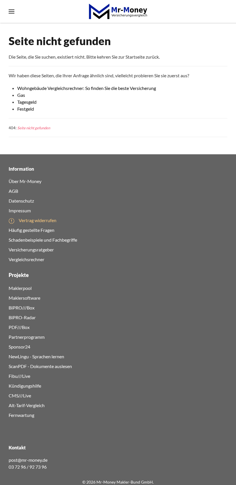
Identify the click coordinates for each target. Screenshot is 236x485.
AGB (13, 191)
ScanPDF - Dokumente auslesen (40, 366)
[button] (11, 11)
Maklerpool (20, 288)
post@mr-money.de (28, 460)
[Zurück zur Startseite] (118, 11)
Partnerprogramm (27, 337)
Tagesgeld (27, 102)
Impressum (20, 210)
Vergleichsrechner (26, 259)
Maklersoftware (24, 298)
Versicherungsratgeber (31, 249)
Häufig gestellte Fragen (31, 230)
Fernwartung (21, 415)
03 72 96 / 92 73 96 (28, 466)
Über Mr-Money (25, 181)
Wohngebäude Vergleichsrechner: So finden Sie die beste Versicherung (86, 88)
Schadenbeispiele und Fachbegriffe (43, 239)
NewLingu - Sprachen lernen (36, 356)
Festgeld (25, 108)
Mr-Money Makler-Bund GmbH (124, 482)
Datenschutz (21, 200)
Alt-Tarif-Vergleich (27, 405)
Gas (21, 95)
